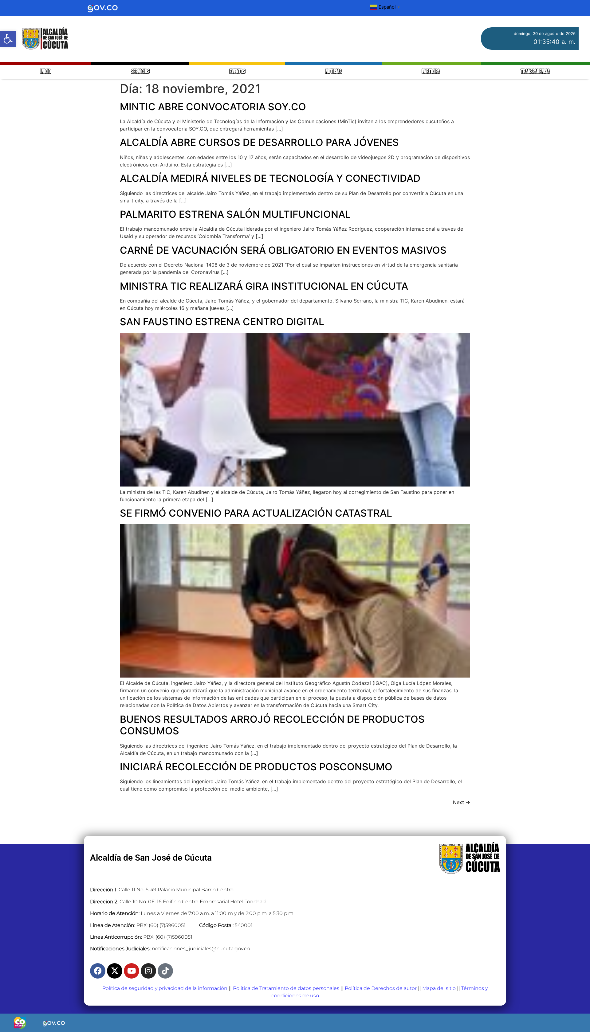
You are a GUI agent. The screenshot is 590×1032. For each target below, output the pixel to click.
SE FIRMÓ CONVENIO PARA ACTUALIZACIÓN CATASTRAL (256, 513)
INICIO (45, 71)
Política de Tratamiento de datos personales (286, 988)
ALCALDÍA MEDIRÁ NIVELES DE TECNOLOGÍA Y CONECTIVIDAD (270, 178)
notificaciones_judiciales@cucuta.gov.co (201, 949)
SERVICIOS (140, 71)
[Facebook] (97, 971)
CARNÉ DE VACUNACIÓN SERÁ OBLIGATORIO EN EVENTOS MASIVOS (283, 250)
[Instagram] (148, 971)
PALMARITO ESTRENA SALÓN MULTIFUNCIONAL (235, 214)
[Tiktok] (165, 971)
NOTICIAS (333, 71)
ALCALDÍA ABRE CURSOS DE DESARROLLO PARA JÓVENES (259, 142)
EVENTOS (237, 71)
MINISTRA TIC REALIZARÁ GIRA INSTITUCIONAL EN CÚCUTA (264, 286)
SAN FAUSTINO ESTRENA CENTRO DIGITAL (222, 322)
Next (461, 802)
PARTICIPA (431, 71)
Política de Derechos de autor (381, 988)
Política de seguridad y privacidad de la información (164, 988)
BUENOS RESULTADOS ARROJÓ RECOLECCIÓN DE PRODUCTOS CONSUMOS (272, 725)
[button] (8, 39)
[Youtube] (131, 971)
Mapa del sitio (439, 988)
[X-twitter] (114, 971)
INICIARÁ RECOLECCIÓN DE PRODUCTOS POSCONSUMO (256, 767)
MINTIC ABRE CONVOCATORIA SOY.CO (213, 107)
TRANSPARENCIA (535, 71)
